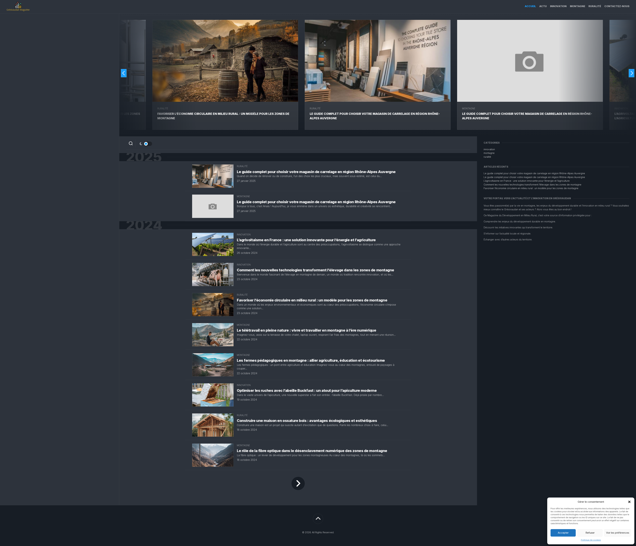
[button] (629, 501)
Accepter (563, 532)
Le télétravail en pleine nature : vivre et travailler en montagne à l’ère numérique (306, 330)
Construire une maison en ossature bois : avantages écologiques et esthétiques (307, 420)
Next (631, 73)
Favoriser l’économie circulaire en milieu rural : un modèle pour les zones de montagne (312, 300)
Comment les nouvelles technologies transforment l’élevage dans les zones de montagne (315, 270)
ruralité (594, 6)
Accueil (530, 6)
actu (543, 6)
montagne (577, 6)
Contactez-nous (616, 6)
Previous (124, 73)
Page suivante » (298, 483)
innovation (558, 6)
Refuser (590, 532)
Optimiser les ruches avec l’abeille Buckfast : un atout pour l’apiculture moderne (307, 390)
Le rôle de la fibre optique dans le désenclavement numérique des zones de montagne (312, 451)
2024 (144, 225)
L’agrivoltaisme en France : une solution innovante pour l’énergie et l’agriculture (306, 240)
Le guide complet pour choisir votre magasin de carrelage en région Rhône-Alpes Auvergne (316, 172)
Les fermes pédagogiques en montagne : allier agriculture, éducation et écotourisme (311, 360)
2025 (144, 157)
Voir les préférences (617, 532)
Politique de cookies (591, 540)
